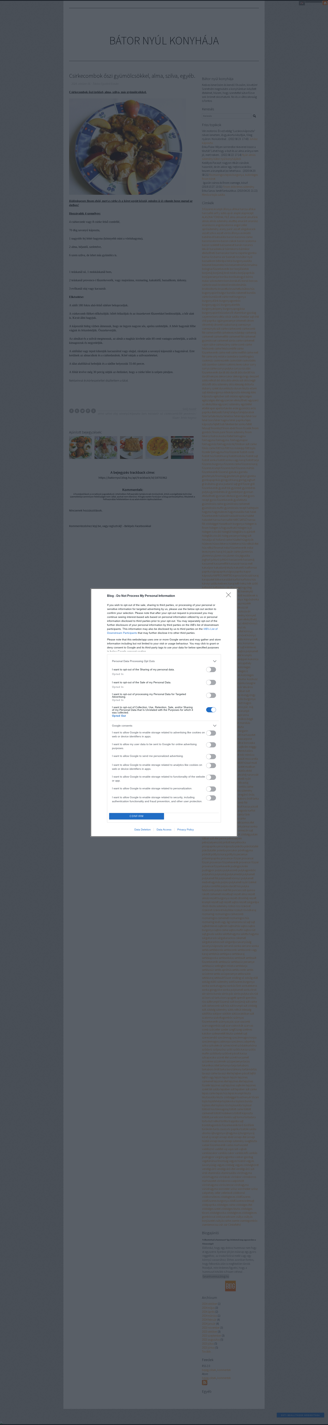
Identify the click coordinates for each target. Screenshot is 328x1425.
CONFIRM (137, 816)
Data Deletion (142, 829)
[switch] (211, 669)
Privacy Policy (185, 829)
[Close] (229, 596)
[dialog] (164, 713)
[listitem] (164, 661)
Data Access (164, 829)
